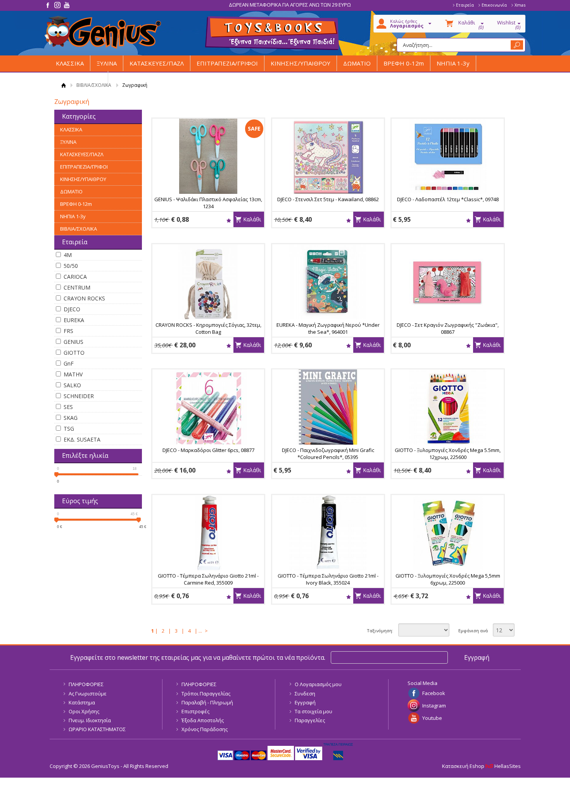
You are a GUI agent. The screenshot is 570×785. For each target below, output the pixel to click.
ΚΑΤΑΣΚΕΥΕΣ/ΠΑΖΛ (157, 63)
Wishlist (228, 220)
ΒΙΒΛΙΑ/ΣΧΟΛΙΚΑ (79, 79)
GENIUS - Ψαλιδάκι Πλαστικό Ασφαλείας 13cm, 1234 (208, 203)
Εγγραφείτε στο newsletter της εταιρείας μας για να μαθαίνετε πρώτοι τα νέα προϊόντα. (197, 657)
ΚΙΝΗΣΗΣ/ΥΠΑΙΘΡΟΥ (300, 63)
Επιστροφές (195, 711)
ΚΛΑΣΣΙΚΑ (70, 63)
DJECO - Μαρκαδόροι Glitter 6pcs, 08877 (208, 450)
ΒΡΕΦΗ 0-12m (403, 63)
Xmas (520, 5)
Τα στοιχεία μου (313, 711)
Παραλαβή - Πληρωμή (207, 702)
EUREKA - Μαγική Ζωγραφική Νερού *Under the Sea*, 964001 (328, 328)
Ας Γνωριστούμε (88, 693)
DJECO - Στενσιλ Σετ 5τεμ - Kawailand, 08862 (328, 199)
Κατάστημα (82, 702)
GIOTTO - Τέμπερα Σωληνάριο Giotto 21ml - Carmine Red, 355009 (208, 579)
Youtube (432, 717)
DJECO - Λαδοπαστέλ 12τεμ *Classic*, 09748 (448, 199)
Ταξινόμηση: (380, 630)
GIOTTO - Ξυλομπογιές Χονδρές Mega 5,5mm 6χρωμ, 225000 (448, 579)
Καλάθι (252, 219)
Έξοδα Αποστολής (202, 720)
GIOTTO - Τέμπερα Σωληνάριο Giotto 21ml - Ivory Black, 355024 (328, 579)
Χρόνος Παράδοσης (204, 729)
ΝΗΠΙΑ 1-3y (453, 63)
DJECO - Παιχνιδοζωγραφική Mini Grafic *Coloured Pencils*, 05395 (328, 454)
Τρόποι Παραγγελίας (205, 693)
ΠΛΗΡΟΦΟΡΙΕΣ (86, 684)
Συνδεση (305, 693)
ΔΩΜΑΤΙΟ (357, 63)
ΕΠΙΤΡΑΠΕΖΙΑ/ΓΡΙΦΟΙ (227, 63)
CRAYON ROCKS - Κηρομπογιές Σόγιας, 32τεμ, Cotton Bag (208, 328)
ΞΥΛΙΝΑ (107, 63)
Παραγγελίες (310, 720)
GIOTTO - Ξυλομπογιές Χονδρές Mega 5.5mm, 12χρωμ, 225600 (448, 454)
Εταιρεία (465, 5)
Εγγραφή (305, 702)
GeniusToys (103, 32)
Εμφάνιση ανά (473, 630)
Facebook (433, 693)
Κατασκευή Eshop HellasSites (481, 766)
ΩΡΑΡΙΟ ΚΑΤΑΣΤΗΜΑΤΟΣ (97, 729)
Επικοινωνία (494, 5)
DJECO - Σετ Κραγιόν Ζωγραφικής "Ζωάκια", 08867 (448, 328)
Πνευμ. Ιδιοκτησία (90, 720)
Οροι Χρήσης (84, 711)
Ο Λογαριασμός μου (318, 684)
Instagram (434, 705)
